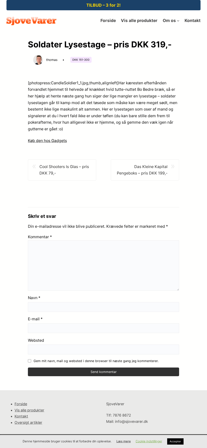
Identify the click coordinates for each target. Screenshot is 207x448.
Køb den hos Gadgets (47, 140)
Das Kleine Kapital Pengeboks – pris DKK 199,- (142, 170)
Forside (21, 404)
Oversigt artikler (28, 422)
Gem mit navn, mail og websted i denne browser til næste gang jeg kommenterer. (96, 361)
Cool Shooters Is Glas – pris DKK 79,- (64, 170)
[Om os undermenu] (178, 20)
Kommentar (40, 236)
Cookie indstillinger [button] (149, 441)
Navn (34, 297)
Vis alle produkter (29, 410)
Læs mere (123, 441)
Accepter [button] (175, 441)
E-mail (35, 318)
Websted (36, 340)
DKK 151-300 (81, 59)
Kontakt (21, 416)
